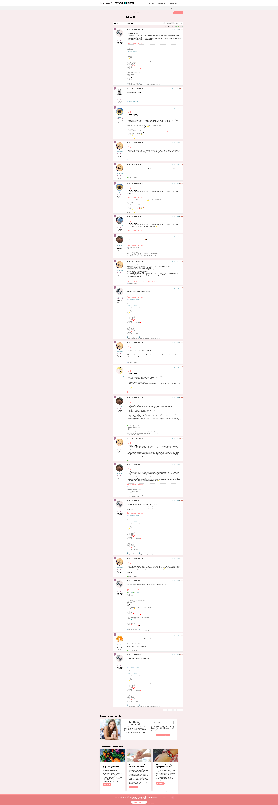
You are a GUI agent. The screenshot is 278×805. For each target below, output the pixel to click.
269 (170, 23)
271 (174, 23)
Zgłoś (181, 29)
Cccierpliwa (120, 38)
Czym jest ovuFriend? (157, 8)
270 (172, 23)
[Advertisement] (105, 31)
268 (168, 23)
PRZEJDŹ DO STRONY (139, 802)
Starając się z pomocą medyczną (125, 12)
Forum (114, 12)
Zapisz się (163, 735)
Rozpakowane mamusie (132, 51)
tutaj (157, 730)
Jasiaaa (119, 97)
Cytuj (173, 29)
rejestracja (167, 8)
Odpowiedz (178, 12)
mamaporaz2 (119, 225)
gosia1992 (119, 245)
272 (177, 23)
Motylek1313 (119, 151)
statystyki (151, 3)
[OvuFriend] (106, 3)
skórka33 (119, 644)
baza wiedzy (161, 3)
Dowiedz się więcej (142, 798)
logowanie (175, 8)
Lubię (177, 29)
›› (181, 23)
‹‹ (163, 23)
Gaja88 (119, 117)
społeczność (173, 3)
